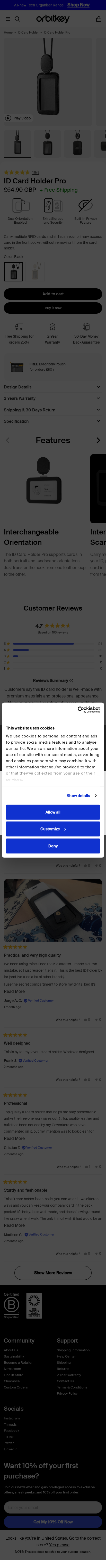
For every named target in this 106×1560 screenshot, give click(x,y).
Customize (50, 829)
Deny (53, 845)
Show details (78, 795)
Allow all (53, 812)
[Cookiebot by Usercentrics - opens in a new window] (77, 709)
